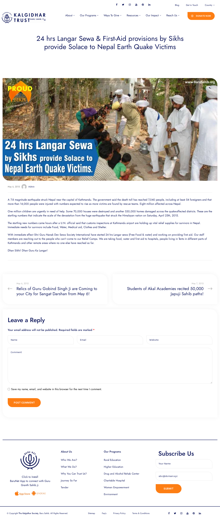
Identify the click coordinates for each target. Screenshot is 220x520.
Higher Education (113, 467)
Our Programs (88, 15)
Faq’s (104, 513)
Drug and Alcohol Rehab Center (121, 474)
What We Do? (69, 467)
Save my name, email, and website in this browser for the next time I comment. (56, 389)
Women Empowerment (116, 487)
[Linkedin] (149, 4)
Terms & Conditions (141, 513)
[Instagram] (130, 4)
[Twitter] (123, 4)
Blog (177, 5)
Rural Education (112, 460)
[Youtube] (136, 4)
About (68, 15)
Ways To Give (111, 15)
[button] (201, 16)
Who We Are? (69, 460)
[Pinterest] (143, 4)
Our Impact (152, 15)
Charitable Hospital (114, 480)
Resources (132, 15)
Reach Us (171, 15)
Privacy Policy (119, 513)
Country (208, 5)
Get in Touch (192, 5)
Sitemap (91, 513)
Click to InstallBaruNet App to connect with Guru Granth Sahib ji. (30, 481)
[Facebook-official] (116, 4)
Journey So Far (69, 480)
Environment (111, 494)
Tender (64, 487)
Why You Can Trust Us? (74, 474)
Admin (31, 186)
